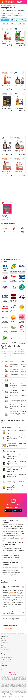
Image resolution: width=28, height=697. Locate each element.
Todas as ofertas (8, 5)
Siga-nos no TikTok (5, 662)
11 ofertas (4, 26)
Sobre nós (3, 647)
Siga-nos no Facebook (6, 657)
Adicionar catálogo (5, 649)
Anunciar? (3, 640)
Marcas (3, 644)
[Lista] (21, 2)
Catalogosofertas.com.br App (8, 645)
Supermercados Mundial (15, 594)
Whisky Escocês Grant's (14, 595)
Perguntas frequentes (6, 638)
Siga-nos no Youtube (6, 661)
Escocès (12, 592)
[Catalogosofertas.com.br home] (9, 1)
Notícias (3, 651)
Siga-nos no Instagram (6, 659)
